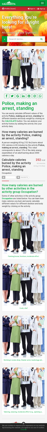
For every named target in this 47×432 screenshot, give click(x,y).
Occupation (7, 173)
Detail (23, 430)
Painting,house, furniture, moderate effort (23, 256)
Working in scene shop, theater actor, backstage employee (25, 360)
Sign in (32, 9)
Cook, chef (24, 308)
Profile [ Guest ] (10, 9)
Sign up (42, 9)
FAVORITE (24, 177)
